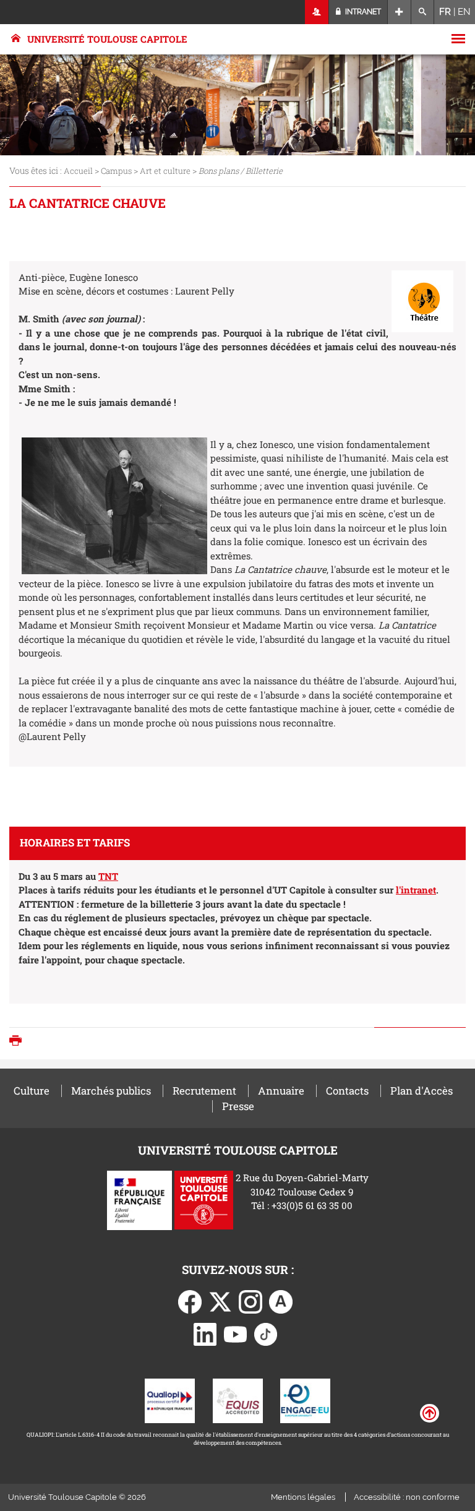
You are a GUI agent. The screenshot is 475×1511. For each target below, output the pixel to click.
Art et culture (165, 170)
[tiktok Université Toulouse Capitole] (266, 1333)
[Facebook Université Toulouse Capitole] (190, 1300)
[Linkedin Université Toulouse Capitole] (205, 1333)
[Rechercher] (422, 12)
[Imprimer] (18, 1042)
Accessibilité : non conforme (407, 1497)
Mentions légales (303, 1497)
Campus (116, 170)
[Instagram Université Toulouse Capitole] (250, 1300)
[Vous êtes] (317, 12)
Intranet (362, 11)
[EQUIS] (238, 1399)
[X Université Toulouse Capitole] (220, 1300)
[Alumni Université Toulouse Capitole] (281, 1300)
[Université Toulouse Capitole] (203, 1199)
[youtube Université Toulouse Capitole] (235, 1333)
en (464, 11)
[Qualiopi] (170, 1399)
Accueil (78, 170)
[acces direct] (399, 12)
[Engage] (305, 1399)
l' (398, 890)
